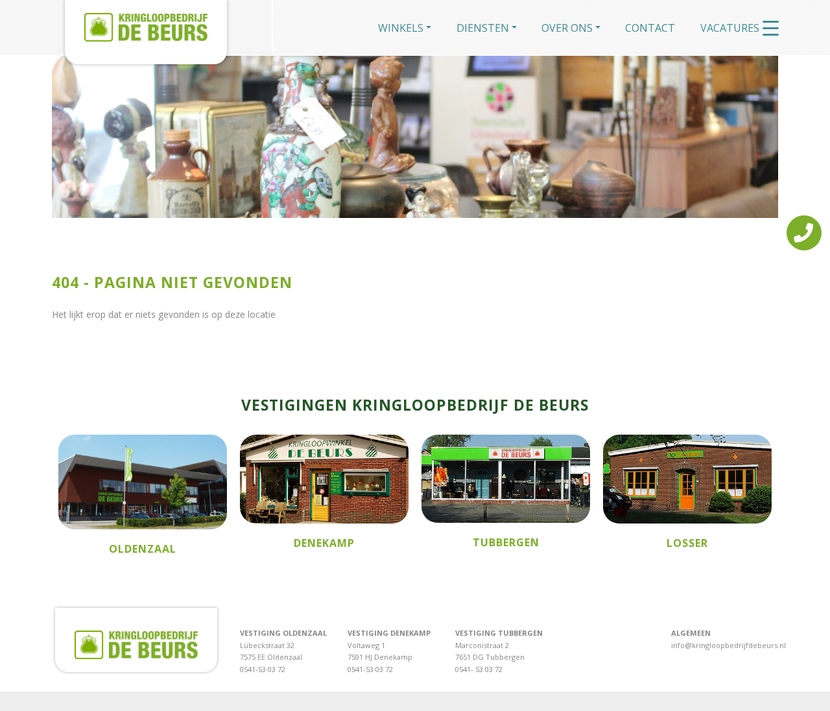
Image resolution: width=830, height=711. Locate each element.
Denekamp (324, 543)
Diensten (482, 28)
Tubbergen (506, 542)
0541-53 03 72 (262, 669)
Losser (687, 543)
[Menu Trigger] (770, 27)
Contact (650, 28)
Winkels (400, 28)
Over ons (567, 28)
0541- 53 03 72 (479, 669)
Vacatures (729, 28)
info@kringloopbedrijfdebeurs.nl (728, 645)
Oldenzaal (142, 549)
